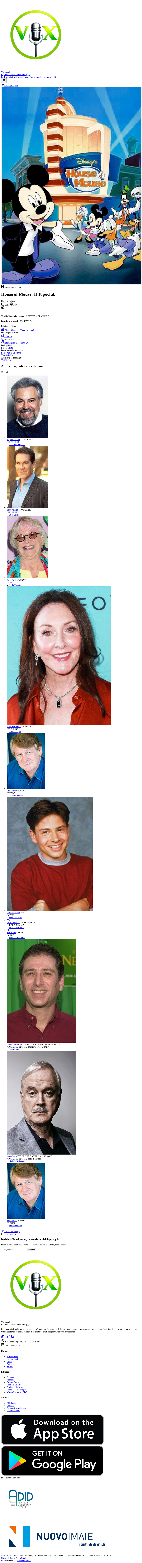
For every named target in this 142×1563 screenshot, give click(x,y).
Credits (24, 1558)
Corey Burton (13, 1044)
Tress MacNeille (14, 726)
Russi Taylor (12, 580)
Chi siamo (44, 77)
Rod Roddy (12, 932)
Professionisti (7, 77)
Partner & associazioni (16, 1408)
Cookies (4, 1558)
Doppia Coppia (13, 1382)
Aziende (25, 77)
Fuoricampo (34, 77)
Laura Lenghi (15, 731)
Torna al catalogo (12, 1231)
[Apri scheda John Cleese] (41, 1154)
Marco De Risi (15, 1225)
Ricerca (10, 1366)
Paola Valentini (15, 585)
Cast (15, 77)
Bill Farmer (12, 791)
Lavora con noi (13, 1410)
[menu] (4, 80)
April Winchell (13, 922)
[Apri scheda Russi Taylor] (27, 577)
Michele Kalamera (17, 1161)
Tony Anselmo (13, 510)
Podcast (10, 1380)
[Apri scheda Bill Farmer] (26, 788)
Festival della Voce (15, 1387)
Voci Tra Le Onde (14, 1385)
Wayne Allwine (13, 439)
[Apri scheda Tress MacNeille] (59, 724)
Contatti (52, 77)
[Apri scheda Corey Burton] (41, 1042)
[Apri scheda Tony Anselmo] (27, 507)
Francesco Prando (17, 937)
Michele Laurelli (24, 1560)
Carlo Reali (14, 1049)
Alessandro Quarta (17, 444)
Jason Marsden (13, 912)
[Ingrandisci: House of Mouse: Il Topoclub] (71, 186)
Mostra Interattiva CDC (17, 1392)
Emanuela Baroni (16, 927)
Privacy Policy (14, 1558)
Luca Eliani (14, 515)
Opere (19, 77)
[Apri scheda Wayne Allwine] (27, 437)
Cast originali (12, 1359)
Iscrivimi (31, 1250)
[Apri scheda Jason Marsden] (50, 910)
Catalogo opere (11, 85)
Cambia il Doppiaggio (16, 1390)
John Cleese (12, 1156)
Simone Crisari (15, 917)
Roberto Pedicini (16, 796)
